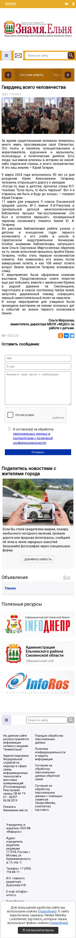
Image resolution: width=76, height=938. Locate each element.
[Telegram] (72, 335)
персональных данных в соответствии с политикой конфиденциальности (33, 438)
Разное (10, 588)
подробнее (47, 911)
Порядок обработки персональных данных (49, 739)
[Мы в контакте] (66, 3)
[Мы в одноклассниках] (73, 3)
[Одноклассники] (60, 335)
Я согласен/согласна (38, 930)
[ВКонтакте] (66, 335)
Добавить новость (38, 559)
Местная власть (31, 75)
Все (66, 577)
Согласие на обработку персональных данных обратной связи (47, 772)
